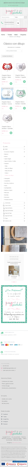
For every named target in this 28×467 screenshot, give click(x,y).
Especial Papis (8, 213)
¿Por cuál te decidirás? (17, 274)
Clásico (6, 173)
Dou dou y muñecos (9, 183)
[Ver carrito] (18, 23)
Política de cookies (17, 440)
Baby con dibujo (9, 168)
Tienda (10, 35)
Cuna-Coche (8, 205)
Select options (11, 83)
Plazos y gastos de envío (7, 383)
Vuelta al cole (8, 221)
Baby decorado (8, 170)
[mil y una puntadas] (14, 12)
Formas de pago (6, 385)
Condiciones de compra (7, 381)
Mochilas (6, 195)
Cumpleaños (7, 181)
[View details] (7, 67)
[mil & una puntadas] (14, 432)
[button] (23, 30)
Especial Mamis (8, 208)
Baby (6, 166)
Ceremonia (7, 203)
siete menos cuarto (16, 442)
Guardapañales (7, 188)
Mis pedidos (4, 401)
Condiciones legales (17, 438)
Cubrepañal (7, 178)
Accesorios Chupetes (9, 151)
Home (3, 35)
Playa (6, 218)
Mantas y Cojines (8, 190)
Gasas (5, 185)
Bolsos (6, 156)
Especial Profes (8, 215)
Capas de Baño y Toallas (10, 161)
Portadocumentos (8, 199)
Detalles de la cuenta (7, 399)
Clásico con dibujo (9, 175)
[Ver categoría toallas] (14, 239)
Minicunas (6, 192)
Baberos (6, 154)
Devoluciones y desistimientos (9, 388)
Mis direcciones (5, 403)
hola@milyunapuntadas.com (9, 368)
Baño (6, 146)
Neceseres (6, 197)
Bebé (16, 35)
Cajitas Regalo (7, 158)
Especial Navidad (9, 210)
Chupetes (23, 35)
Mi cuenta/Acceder (14, 5)
